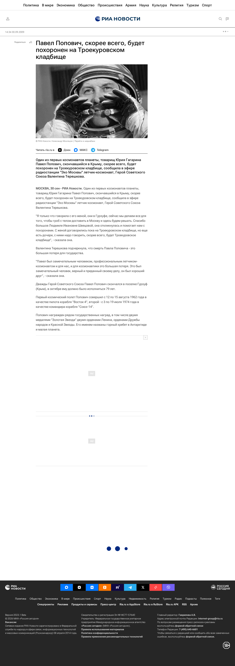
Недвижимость (137, 598)
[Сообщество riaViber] (168, 587)
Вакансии (10, 622)
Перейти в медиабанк (84, 141)
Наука (107, 598)
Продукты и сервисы (84, 604)
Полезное (205, 598)
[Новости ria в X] (143, 587)
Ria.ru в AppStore (130, 604)
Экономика (51, 598)
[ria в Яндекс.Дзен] (79, 587)
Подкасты (191, 598)
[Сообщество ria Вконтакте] (92, 587)
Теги (217, 598)
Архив (194, 604)
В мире (65, 598)
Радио (178, 598)
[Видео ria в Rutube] (117, 587)
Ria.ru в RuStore (153, 604)
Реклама (62, 604)
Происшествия (81, 598)
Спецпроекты (45, 604)
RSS (184, 604)
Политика (20, 598)
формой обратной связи (189, 625)
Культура (120, 598)
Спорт (97, 598)
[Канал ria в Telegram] (130, 587)
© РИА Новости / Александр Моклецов (54, 141)
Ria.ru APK (172, 604)
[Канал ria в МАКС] (66, 587)
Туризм (167, 598)
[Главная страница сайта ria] (117, 19)
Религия (154, 598)
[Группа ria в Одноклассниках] (105, 587)
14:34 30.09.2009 (14, 32)
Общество (36, 598)
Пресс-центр (108, 604)
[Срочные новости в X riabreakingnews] (155, 587)
